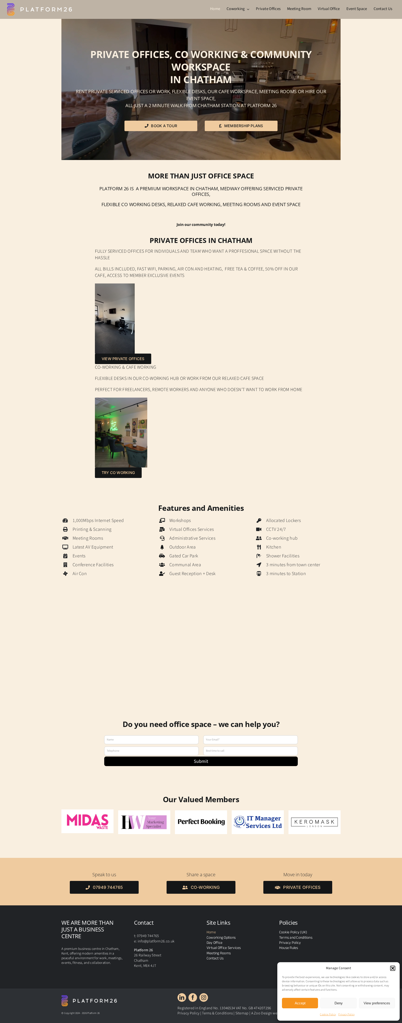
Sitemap (242, 1011)
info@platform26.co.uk (156, 939)
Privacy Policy (346, 1014)
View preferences (377, 1003)
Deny (339, 1003)
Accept (300, 1003)
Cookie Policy (328, 1014)
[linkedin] (182, 995)
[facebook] (192, 995)
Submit (201, 761)
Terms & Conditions (217, 1011)
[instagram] (203, 995)
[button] (392, 968)
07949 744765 (148, 934)
